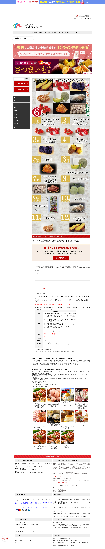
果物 (15, 107)
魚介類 (15, 110)
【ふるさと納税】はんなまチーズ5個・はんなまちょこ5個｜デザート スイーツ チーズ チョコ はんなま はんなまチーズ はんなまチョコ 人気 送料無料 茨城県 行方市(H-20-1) (67, 425)
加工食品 (16, 114)
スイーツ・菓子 (18, 120)
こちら (50, 349)
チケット (16, 127)
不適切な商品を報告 (40, 293)
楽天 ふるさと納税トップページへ (82, 18)
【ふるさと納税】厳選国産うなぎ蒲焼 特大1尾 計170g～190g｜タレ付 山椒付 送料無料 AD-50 (67, 445)
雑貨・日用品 (17, 123)
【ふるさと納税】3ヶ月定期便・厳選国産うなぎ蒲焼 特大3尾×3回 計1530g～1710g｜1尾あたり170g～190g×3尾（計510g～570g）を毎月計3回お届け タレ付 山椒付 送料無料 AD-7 (40, 404)
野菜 (15, 104)
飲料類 (15, 117)
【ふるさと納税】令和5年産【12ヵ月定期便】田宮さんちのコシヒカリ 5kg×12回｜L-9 (67, 402)
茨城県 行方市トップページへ (23, 38)
